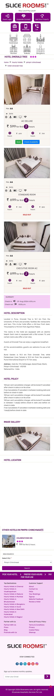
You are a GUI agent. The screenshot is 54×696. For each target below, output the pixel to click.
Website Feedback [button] (36, 599)
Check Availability (31, 142)
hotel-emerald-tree (15, 66)
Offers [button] (14, 27)
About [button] (31, 586)
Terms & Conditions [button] (36, 625)
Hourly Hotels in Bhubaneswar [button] (10, 600)
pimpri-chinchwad (33, 62)
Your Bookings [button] (34, 594)
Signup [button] (32, 597)
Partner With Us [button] (10, 625)
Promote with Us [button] (10, 632)
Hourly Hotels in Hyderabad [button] (10, 613)
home (6, 62)
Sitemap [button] (32, 632)
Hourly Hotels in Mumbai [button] (13, 597)
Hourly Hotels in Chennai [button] (13, 586)
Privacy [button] (32, 627)
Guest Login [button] (7, 17)
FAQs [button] (31, 592)
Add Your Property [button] (42, 17)
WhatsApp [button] (25, 27)
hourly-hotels (17, 62)
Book (19, 142)
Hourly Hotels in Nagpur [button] (13, 617)
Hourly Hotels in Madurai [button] (13, 594)
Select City (7, 558)
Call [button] (36, 27)
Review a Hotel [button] (34, 602)
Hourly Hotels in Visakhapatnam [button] (10, 590)
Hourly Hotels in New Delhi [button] (14, 609)
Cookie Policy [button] (34, 630)
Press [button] (6, 627)
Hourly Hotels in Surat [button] (12, 607)
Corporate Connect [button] (23, 17)
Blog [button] (5, 630)
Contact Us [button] (33, 589)
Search (27, 568)
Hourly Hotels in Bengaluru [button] (14, 604)
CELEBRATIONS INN (24, 538)
